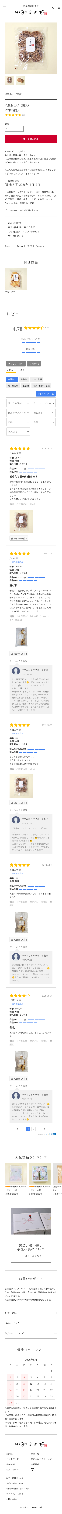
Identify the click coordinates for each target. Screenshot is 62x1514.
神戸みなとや (31, 10)
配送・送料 (11, 1313)
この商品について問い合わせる (23, 231)
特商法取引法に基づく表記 (17, 1488)
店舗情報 (10, 1464)
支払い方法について (15, 1483)
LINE (29, 246)
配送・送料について (15, 1478)
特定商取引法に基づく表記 (21, 227)
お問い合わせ (12, 1499)
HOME (9, 1453)
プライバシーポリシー (15, 1493)
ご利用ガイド (12, 1459)
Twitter (20, 246)
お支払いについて (14, 1333)
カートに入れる (31, 138)
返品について (14, 222)
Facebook (40, 246)
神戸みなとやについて (41, 1459)
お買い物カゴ (12, 1469)
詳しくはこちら (33, 1255)
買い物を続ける (16, 235)
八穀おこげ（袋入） (26, 504)
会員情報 (35, 1464)
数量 (7, 123)
